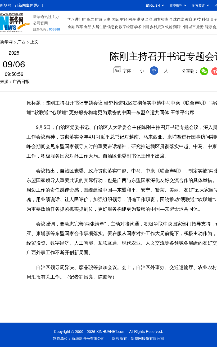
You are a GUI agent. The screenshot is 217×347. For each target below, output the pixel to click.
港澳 (140, 19)
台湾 (148, 19)
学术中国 (141, 26)
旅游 (200, 26)
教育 (188, 19)
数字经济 (126, 26)
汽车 (79, 26)
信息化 (112, 26)
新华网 (6, 41)
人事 (107, 19)
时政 (98, 19)
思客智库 (160, 19)
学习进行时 (76, 19)
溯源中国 (180, 26)
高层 (90, 19)
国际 (115, 19)
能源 (208, 26)
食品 (87, 26)
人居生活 (99, 26)
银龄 (169, 26)
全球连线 (176, 19)
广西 (21, 41)
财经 (124, 19)
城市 (192, 26)
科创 (205, 19)
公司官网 (40, 22)
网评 (132, 19)
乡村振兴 (157, 26)
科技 (197, 19)
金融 (71, 26)
